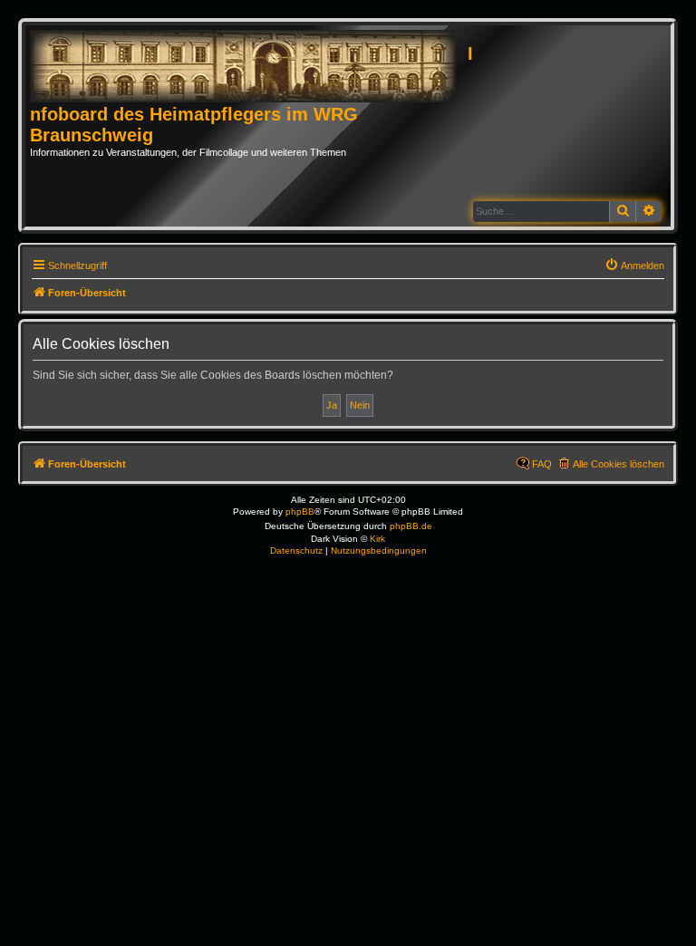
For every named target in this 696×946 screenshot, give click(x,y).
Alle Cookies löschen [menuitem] (618, 464)
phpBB (299, 511)
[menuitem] (634, 265)
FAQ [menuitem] (542, 464)
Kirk (377, 539)
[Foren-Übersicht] (249, 67)
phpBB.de (411, 526)
